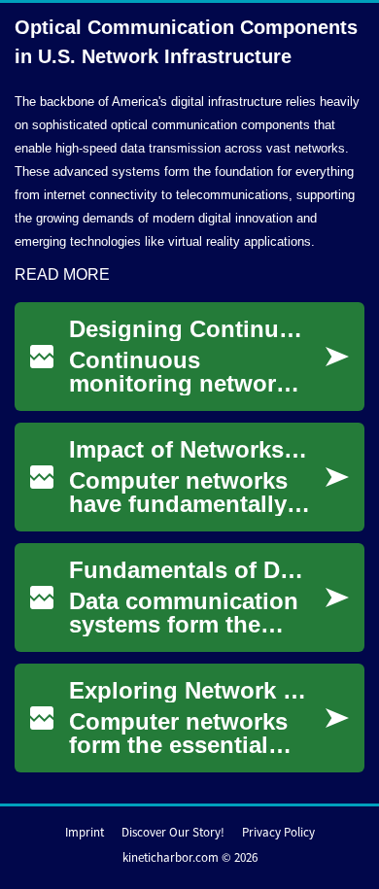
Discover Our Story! (172, 832)
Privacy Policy (278, 832)
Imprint (84, 832)
